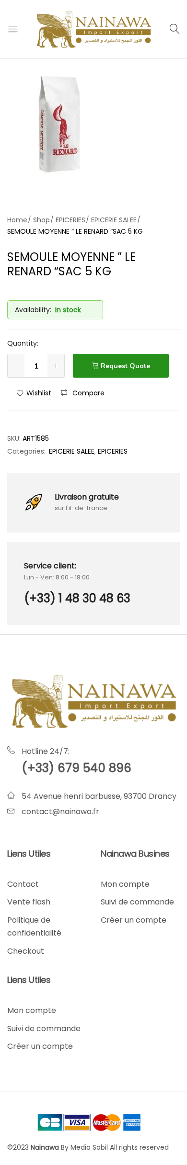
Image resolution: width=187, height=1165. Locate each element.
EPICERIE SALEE (71, 451)
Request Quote (125, 365)
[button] (83, 393)
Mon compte (125, 884)
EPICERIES (113, 451)
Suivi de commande (137, 901)
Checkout (25, 951)
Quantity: (22, 343)
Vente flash (28, 901)
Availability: (33, 310)
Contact (23, 884)
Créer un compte (133, 920)
